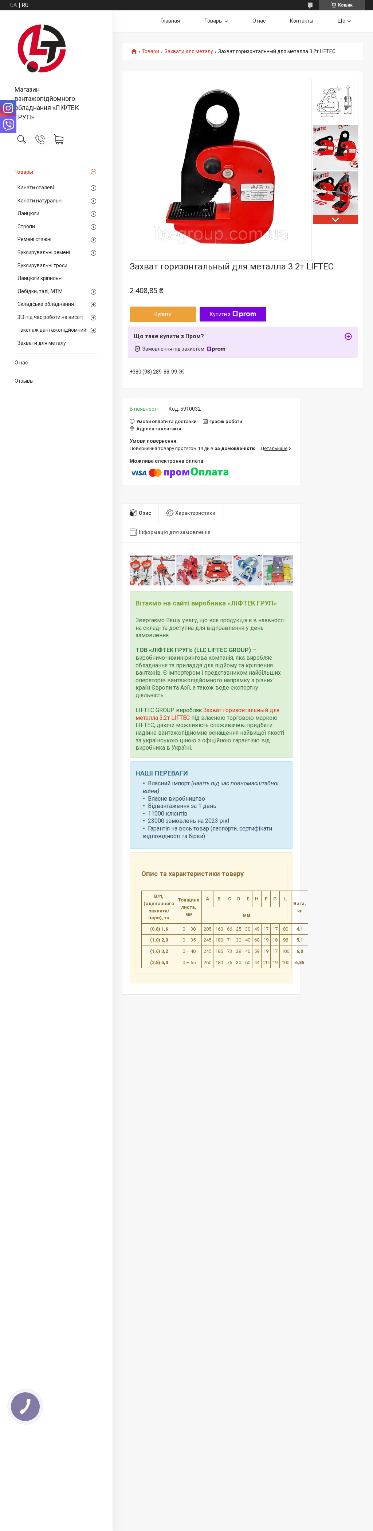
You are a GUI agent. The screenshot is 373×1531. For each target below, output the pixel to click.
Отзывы (24, 381)
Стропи (26, 226)
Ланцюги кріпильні (40, 278)
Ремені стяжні (34, 239)
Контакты (301, 21)
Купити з (220, 314)
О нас (21, 363)
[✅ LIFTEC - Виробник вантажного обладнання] (56, 48)
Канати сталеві (35, 187)
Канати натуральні (40, 201)
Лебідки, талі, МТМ (40, 291)
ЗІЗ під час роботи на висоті (50, 317)
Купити (163, 314)
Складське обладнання (45, 304)
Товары (24, 172)
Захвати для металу (41, 343)
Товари (150, 51)
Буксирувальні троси (42, 265)
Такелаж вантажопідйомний (51, 330)
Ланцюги (28, 213)
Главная (170, 21)
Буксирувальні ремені (43, 252)
